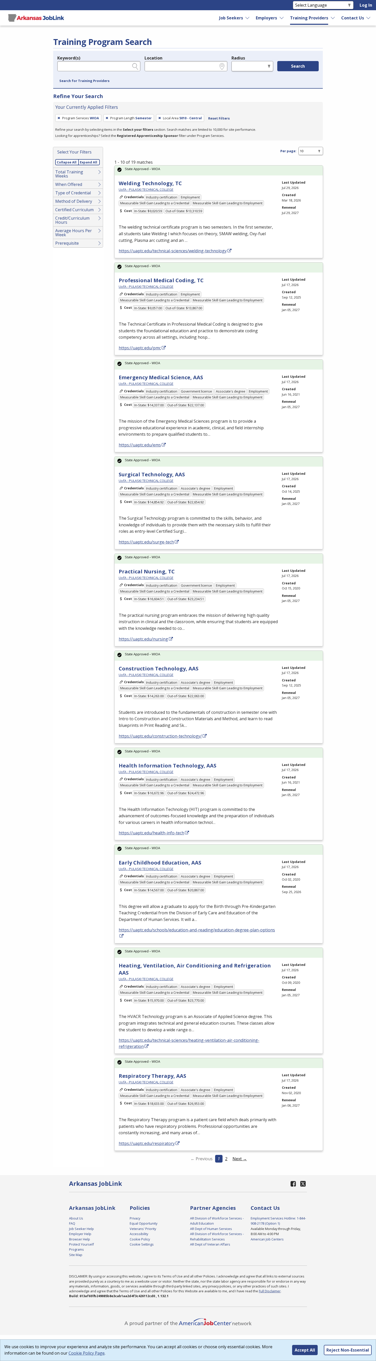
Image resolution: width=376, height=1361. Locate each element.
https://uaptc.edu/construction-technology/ (160, 736)
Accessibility (139, 1234)
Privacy (135, 1218)
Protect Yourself (81, 1244)
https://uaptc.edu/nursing (143, 639)
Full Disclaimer (270, 1291)
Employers (266, 18)
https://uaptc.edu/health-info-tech (151, 833)
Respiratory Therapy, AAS (152, 1075)
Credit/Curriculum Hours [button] (72, 220)
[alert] (219, 170)
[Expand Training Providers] (333, 18)
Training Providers (309, 18)
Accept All (305, 1350)
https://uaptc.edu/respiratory (147, 1143)
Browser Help (79, 1239)
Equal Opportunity (143, 1223)
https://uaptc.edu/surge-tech (146, 542)
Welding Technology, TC (150, 183)
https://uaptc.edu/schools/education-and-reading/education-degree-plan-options (197, 930)
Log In (366, 5)
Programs (76, 1249)
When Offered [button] (68, 184)
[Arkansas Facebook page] (293, 1183)
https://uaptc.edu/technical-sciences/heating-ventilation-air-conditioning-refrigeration (189, 1043)
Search (298, 66)
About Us (76, 1218)
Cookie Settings (142, 1244)
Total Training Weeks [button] (69, 174)
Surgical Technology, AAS (152, 474)
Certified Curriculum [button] (74, 209)
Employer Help (80, 1234)
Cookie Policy (140, 1239)
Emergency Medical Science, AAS (161, 377)
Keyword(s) (68, 58)
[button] (84, 81)
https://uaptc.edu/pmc (140, 348)
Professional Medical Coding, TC (161, 280)
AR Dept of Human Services (211, 1228)
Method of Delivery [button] (73, 201)
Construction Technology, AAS (158, 668)
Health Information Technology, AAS (167, 765)
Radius (238, 58)
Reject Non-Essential (347, 1350)
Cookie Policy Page (87, 1353)
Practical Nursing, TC (147, 571)
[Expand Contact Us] (368, 18)
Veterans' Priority (143, 1228)
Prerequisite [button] (67, 243)
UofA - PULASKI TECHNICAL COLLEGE (146, 189)
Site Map (75, 1254)
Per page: (288, 151)
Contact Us (352, 18)
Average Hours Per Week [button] (73, 233)
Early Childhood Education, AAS (160, 862)
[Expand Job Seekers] (248, 18)
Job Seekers (231, 18)
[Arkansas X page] (303, 1183)
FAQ (72, 1223)
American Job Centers (267, 1239)
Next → (240, 1159)
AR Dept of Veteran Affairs (210, 1244)
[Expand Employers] (282, 18)
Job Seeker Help (81, 1228)
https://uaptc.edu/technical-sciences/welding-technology (173, 251)
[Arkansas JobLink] (36, 18)
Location (153, 58)
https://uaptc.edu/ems (140, 445)
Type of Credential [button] (73, 193)
